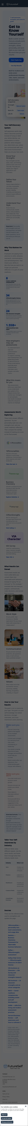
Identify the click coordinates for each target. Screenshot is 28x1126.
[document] (14, 1115)
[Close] (26, 1106)
